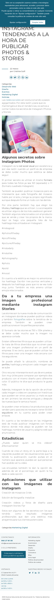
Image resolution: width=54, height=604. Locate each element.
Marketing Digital (10, 94)
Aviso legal (32, 557)
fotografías (19, 319)
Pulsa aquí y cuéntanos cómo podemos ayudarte (13, 554)
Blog (29, 555)
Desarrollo (31, 545)
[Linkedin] (35, 573)
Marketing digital (34, 540)
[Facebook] (32, 573)
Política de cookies (34, 562)
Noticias (5, 97)
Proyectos (31, 550)
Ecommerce (32, 543)
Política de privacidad (35, 560)
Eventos (5, 92)
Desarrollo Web (9, 87)
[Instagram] (39, 573)
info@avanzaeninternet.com (11, 543)
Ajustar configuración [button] (18, 22)
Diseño (5, 89)
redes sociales (13, 100)
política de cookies (24, 16)
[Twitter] (30, 573)
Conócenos (32, 552)
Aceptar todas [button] (37, 22)
